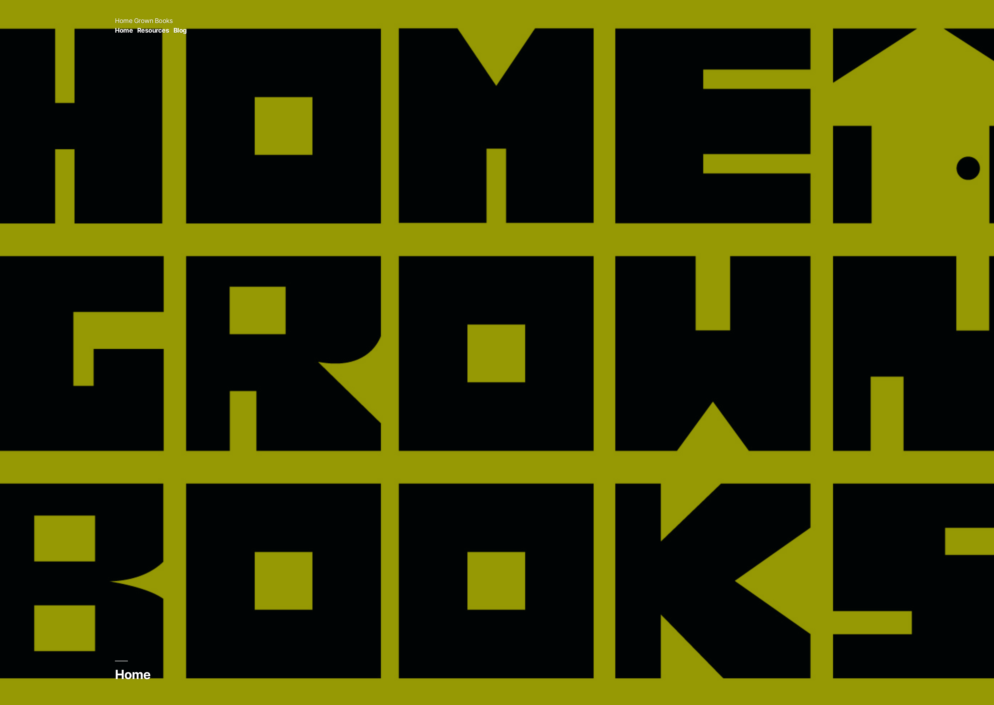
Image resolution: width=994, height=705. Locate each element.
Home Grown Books (144, 21)
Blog (180, 30)
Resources (153, 30)
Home (124, 30)
